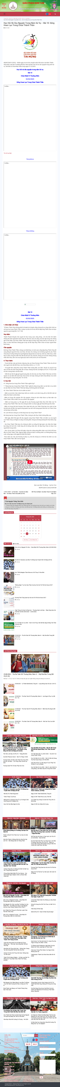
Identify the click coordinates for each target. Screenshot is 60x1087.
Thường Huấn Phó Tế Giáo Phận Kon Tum (13, 765)
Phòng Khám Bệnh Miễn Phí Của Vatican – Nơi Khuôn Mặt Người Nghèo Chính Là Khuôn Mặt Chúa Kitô (15, 875)
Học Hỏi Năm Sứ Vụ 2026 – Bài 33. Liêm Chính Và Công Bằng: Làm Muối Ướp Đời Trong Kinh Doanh (44, 767)
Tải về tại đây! (8, 153)
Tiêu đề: (42, 1053)
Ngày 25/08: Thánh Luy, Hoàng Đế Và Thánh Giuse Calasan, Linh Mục (43, 789)
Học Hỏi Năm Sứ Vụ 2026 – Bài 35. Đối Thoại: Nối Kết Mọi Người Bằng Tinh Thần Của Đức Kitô (43, 749)
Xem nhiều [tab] (16, 543)
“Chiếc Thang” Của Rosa (10, 796)
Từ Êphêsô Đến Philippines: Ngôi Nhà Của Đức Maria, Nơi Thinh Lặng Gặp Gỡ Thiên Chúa (43, 946)
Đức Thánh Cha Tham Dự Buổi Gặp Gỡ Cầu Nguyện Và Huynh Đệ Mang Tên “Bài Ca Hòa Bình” (16, 1015)
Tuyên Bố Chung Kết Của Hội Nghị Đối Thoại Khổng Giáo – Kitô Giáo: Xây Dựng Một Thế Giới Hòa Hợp (16, 944)
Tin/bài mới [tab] (8, 543)
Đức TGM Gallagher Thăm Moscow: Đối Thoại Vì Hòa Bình (29, 572)
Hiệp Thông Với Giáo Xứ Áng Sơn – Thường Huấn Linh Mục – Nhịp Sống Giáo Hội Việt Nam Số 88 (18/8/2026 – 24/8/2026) (35, 611)
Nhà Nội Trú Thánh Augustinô (11, 793)
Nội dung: (42, 1059)
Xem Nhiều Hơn (33, 539)
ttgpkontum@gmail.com (10, 1052)
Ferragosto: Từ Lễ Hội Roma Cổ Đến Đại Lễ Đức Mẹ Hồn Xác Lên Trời (43, 937)
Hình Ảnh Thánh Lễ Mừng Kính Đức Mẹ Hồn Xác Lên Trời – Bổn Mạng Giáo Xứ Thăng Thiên (15, 840)
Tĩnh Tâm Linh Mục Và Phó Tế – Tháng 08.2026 (15, 754)
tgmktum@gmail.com (13, 1047)
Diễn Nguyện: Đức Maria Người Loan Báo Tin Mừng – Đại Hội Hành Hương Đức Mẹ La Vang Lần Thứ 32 (16, 984)
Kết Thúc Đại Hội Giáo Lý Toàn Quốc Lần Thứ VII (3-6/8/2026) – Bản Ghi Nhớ (43, 837)
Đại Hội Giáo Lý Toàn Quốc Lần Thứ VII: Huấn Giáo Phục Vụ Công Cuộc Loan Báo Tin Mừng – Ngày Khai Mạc (43, 832)
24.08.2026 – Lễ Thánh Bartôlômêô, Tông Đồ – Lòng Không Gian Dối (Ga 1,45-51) (35, 683)
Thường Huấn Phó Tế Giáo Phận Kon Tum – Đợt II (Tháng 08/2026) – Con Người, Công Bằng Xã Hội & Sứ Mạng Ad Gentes (15, 749)
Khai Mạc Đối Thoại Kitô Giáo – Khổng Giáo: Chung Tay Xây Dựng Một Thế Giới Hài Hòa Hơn (16, 949)
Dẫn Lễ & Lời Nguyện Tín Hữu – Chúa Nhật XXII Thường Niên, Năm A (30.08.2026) (35, 547)
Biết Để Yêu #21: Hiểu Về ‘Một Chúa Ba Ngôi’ (42, 912)
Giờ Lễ (35, 1044)
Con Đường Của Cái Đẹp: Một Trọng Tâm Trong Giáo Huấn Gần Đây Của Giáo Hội (15, 1011)
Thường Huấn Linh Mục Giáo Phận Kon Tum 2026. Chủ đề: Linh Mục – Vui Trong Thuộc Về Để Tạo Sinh (15, 761)
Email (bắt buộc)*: (44, 1047)
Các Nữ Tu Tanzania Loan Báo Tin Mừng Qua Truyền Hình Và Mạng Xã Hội (33, 560)
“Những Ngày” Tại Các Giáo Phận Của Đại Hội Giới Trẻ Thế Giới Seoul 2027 (34, 585)
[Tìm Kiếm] (55, 14)
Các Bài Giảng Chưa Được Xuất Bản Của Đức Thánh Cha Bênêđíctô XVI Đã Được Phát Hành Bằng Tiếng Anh (42, 990)
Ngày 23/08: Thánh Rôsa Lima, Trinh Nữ (41, 796)
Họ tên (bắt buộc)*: (44, 1041)
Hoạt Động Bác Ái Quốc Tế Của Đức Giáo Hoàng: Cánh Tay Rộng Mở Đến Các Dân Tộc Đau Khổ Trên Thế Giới (16, 864)
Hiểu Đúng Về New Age (37, 908)
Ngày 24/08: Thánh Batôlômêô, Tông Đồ (41, 793)
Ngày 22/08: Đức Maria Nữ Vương (39, 804)
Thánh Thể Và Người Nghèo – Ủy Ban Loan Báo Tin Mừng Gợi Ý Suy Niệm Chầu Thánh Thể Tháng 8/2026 (16, 959)
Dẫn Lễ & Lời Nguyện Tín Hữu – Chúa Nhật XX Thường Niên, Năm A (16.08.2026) (14, 915)
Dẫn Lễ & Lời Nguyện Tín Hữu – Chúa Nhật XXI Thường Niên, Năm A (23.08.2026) (15, 900)
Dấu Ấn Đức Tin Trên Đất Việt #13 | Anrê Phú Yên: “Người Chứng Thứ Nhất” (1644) (43, 941)
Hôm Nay (26, 539)
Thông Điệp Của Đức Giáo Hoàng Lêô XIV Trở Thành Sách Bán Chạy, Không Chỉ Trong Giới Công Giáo (43, 984)
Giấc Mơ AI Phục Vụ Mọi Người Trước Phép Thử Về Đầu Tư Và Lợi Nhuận (43, 763)
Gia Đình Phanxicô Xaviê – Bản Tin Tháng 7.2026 (15, 757)
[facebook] (47, 14)
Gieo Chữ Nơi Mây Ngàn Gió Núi (12, 804)
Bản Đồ (28, 1044)
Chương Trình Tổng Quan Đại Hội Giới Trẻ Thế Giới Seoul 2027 (30, 597)
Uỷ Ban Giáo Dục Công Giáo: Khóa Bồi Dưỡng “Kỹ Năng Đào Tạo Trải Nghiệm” (43, 1023)
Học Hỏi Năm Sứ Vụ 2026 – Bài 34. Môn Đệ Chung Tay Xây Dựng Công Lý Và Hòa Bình (44, 759)
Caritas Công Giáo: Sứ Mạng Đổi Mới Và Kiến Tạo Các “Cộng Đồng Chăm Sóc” (16, 869)
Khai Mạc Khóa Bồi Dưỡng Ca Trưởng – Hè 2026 (16, 1019)
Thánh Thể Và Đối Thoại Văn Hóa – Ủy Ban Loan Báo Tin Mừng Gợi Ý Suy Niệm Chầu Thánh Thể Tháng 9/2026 (15, 938)
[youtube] (50, 14)
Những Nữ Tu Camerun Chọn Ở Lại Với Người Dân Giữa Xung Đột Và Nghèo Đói (16, 800)
